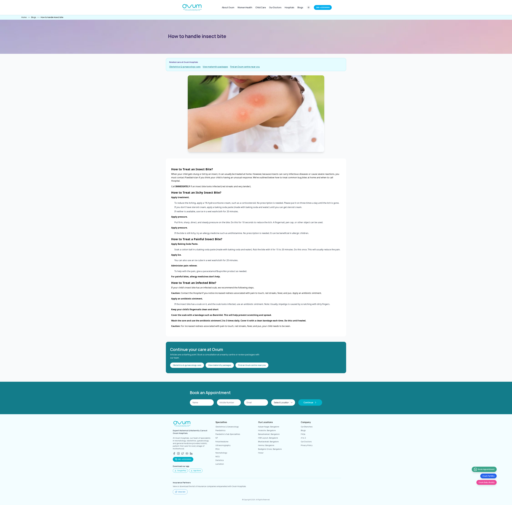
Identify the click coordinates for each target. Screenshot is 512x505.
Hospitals (289, 7)
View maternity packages (215, 66)
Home (24, 17)
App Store (197, 470)
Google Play (181, 470)
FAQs (303, 434)
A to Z (303, 438)
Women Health (244, 7)
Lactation (219, 464)
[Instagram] (178, 453)
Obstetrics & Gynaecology (227, 426)
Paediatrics (220, 430)
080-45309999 (184, 459)
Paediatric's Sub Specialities (227, 434)
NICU (217, 456)
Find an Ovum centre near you (245, 66)
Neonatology (221, 452)
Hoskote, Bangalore (267, 430)
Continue (308, 402)
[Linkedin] (191, 453)
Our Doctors (275, 7)
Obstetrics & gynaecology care (185, 66)
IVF (216, 438)
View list (181, 491)
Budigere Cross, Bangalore (270, 449)
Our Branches (307, 426)
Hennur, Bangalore (266, 445)
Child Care (260, 7)
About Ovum (228, 7)
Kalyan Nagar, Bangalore (268, 426)
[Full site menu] (308, 7)
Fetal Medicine (221, 441)
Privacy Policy (306, 445)
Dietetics (219, 460)
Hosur (260, 452)
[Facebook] (174, 453)
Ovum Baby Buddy (487, 482)
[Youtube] (187, 453)
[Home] (192, 7)
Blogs (300, 7)
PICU (217, 449)
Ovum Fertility (488, 476)
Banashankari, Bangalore (269, 434)
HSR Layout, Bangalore (268, 438)
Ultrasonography (222, 445)
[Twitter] (182, 453)
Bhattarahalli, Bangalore (268, 441)
